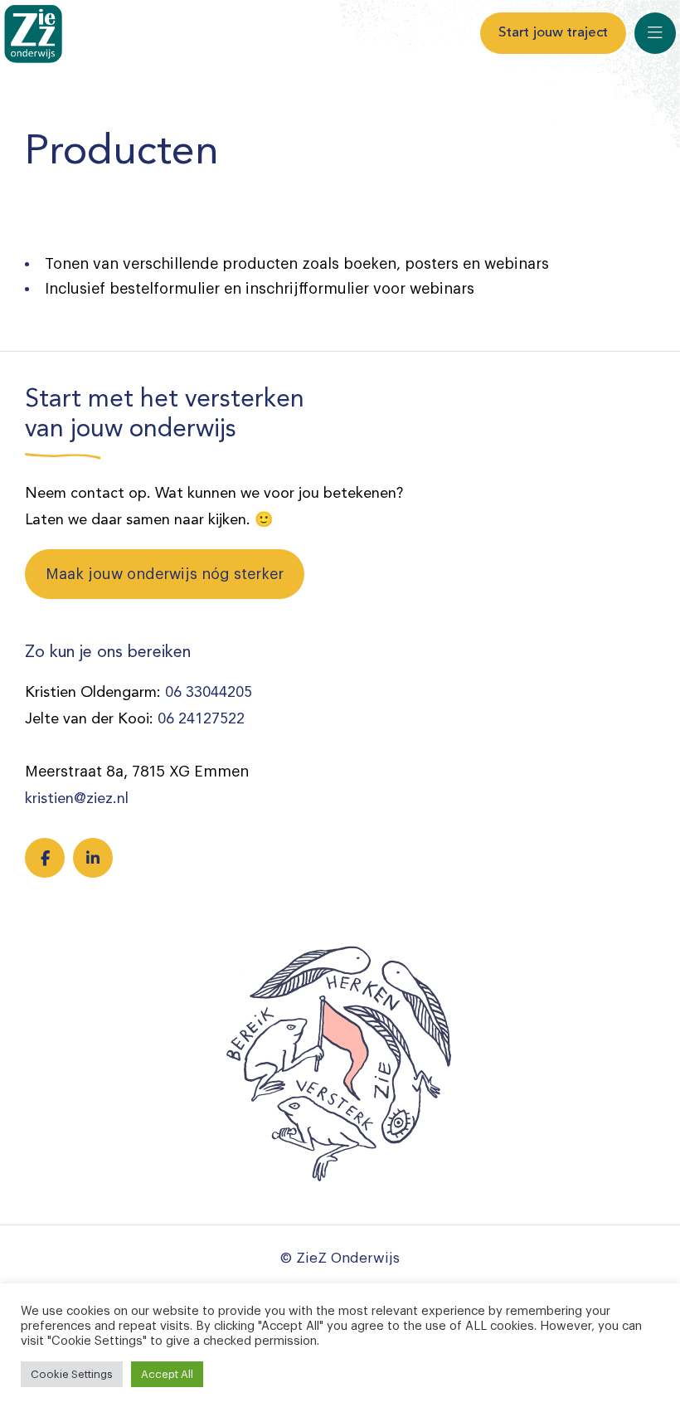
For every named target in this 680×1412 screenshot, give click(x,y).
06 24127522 (201, 719)
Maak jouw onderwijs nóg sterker (165, 574)
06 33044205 (208, 692)
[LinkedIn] (93, 858)
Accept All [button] (167, 1374)
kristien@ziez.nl (77, 798)
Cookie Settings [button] (72, 1374)
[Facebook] (45, 858)
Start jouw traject (553, 33)
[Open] (655, 33)
